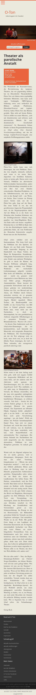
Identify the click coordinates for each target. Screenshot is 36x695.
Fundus (6, 624)
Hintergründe (8, 649)
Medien (6, 652)
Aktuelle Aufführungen (10, 646)
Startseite (7, 665)
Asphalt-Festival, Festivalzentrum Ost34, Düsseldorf (15, 82)
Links (5, 680)
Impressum (7, 636)
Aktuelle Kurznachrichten (11, 643)
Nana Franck (13, 370)
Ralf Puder (32, 40)
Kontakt (6, 630)
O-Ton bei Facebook (10, 674)
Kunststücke (7, 658)
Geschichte (7, 633)
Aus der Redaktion (9, 668)
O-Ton (10, 12)
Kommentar (7, 655)
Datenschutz (8, 677)
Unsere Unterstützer (10, 671)
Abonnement (8, 621)
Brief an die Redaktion (10, 627)
